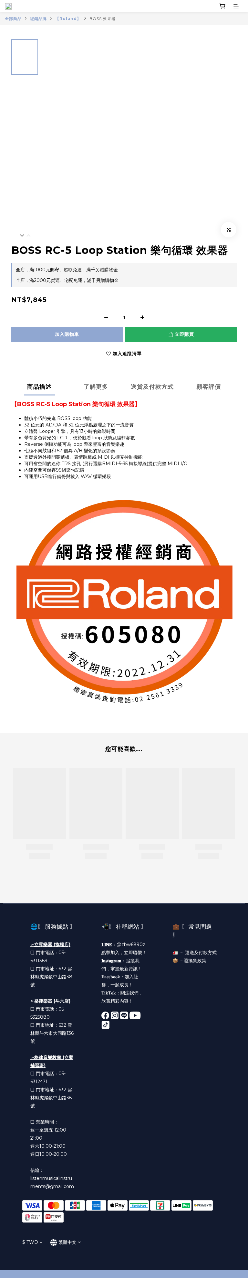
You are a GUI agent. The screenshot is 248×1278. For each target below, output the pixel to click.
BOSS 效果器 (102, 18)
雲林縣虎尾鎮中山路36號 (51, 1098)
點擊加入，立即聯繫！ (124, 952)
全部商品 (13, 18)
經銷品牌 (38, 18)
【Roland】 (68, 18)
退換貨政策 (195, 960)
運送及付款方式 (201, 952)
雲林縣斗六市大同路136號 (52, 1033)
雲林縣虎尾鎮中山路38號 (51, 977)
